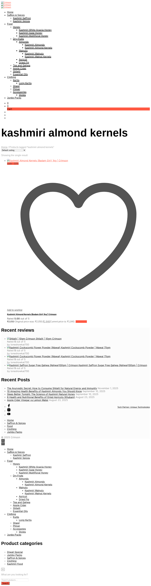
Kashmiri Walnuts (34, 53)
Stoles (22, 94)
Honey (16, 26)
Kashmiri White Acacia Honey (35, 29)
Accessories (19, 91)
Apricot (23, 59)
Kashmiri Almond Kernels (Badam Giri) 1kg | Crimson (31, 314)
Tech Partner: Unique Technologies (133, 407)
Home (10, 12)
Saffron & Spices (16, 15)
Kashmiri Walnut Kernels (38, 56)
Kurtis (16, 80)
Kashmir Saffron (22, 18)
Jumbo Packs (14, 98)
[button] (8, 103)
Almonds (24, 41)
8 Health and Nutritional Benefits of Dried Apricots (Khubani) (41, 397)
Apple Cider (19, 68)
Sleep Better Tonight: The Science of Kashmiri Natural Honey (41, 394)
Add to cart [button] (81, 321)
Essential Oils (20, 74)
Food (10, 24)
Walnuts (23, 50)
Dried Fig (24, 62)
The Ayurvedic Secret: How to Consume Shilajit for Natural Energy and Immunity (52, 388)
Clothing (11, 77)
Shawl (16, 85)
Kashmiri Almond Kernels (38, 47)
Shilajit (16, 71)
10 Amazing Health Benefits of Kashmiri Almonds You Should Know (44, 391)
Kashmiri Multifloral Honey (33, 35)
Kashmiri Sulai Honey (30, 32)
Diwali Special (15, 552)
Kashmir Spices (21, 20)
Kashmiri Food (15, 563)
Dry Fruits (18, 38)
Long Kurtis (25, 83)
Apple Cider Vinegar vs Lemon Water (27, 400)
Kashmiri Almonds (35, 44)
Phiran (16, 88)
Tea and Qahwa (21, 65)
